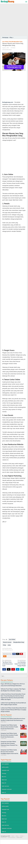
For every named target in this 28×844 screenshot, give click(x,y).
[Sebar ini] (4, 669)
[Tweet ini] (9, 669)
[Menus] (26, 1)
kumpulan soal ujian (7, 789)
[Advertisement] (14, 20)
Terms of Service (11, 837)
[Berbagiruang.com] (7, 1)
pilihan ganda (5, 767)
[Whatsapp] (22, 669)
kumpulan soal (5, 770)
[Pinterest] (21, 654)
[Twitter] (17, 654)
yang (9, 645)
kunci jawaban (5, 764)
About (17, 836)
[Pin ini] (13, 669)
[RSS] (4, 656)
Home (13, 836)
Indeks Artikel (19, 837)
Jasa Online (12, 639)
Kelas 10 (4, 783)
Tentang (4, 773)
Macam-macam (7, 642)
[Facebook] (14, 654)
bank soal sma (5, 786)
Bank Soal (4, 779)
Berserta (4, 776)
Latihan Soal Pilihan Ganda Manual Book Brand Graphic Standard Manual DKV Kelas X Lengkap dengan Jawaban (13, 709)
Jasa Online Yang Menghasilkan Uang (12, 41)
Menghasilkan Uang (18, 642)
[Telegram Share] (17, 669)
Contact (21, 836)
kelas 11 (4, 792)
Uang (4, 645)
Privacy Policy (3, 837)
